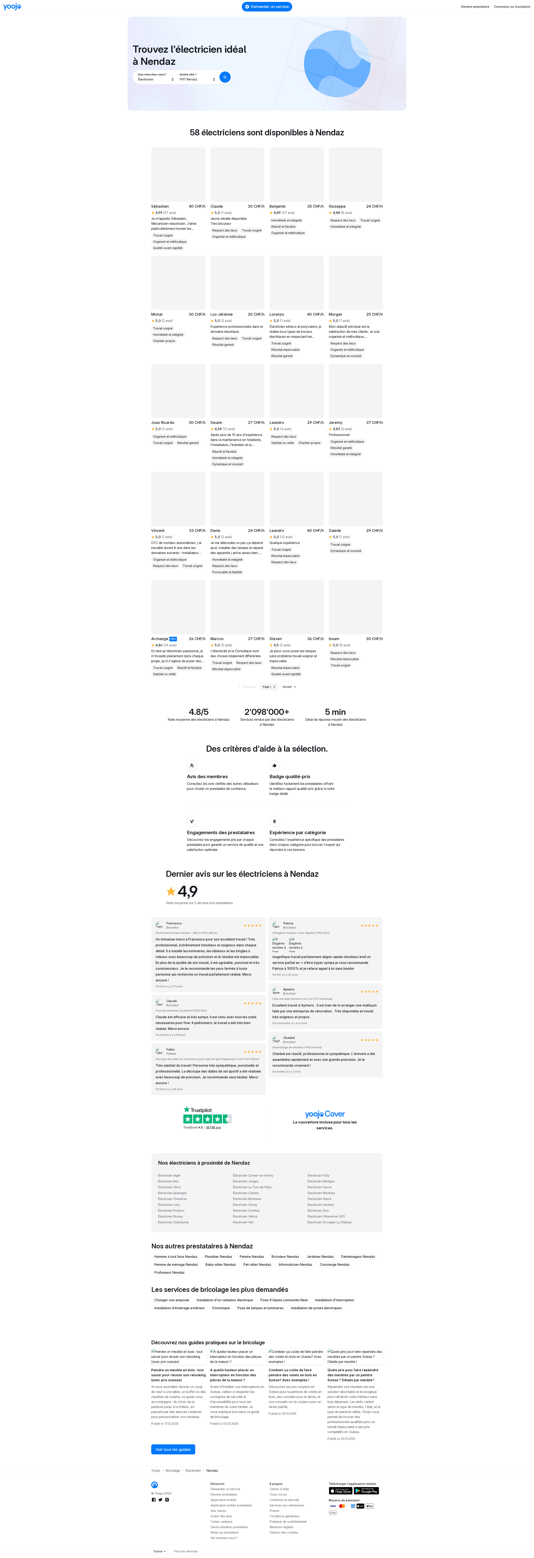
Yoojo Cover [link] (278, 1494)
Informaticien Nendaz (295, 1264)
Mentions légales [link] (281, 1527)
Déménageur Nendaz (358, 1256)
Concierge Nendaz (335, 1264)
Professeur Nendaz (169, 1272)
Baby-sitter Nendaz (220, 1264)
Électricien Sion (318, 1210)
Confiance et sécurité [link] (284, 1500)
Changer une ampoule (171, 1300)
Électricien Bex (168, 1181)
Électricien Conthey (246, 1210)
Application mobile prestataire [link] (231, 1505)
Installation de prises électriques (316, 1308)
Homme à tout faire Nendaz (175, 1256)
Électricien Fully (319, 1175)
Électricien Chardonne (173, 1222)
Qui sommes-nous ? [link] (224, 1538)
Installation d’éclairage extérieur (179, 1308)
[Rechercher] (225, 77)
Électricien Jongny (246, 1181)
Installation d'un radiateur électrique (225, 1300)
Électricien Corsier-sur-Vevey (253, 1175)
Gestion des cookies (284, 1532)
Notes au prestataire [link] (225, 1532)
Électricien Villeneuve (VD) (326, 1216)
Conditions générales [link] (284, 1516)
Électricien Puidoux (171, 1210)
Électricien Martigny (321, 1181)
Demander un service (270, 6)
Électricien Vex (243, 1222)
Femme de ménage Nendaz (176, 1264)
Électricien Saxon (320, 1187)
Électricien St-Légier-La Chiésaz (330, 1222)
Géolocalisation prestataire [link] (229, 1527)
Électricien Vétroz (245, 1216)
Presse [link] (274, 1510)
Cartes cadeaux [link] (222, 1521)
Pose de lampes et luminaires (260, 1308)
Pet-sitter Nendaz (257, 1264)
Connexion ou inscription (512, 6)
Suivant (287, 686)
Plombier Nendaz (218, 1256)
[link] (237, 193)
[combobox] (156, 77)
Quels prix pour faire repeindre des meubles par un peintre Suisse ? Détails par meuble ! (352, 1375)
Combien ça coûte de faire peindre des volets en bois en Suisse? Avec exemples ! (293, 1375)
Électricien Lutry (169, 1204)
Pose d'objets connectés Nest (284, 1300)
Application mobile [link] (223, 1500)
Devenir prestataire (475, 6)
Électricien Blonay (170, 1216)
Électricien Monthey (321, 1193)
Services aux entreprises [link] (287, 1505)
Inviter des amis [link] (221, 1516)
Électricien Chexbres (172, 1199)
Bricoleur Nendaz (285, 1256)
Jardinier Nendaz (320, 1256)
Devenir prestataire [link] (224, 1494)
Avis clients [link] (218, 1510)
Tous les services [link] (185, 1551)
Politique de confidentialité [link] (288, 1521)
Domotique (221, 1308)
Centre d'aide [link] (279, 1489)
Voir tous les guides (173, 1449)
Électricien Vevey (245, 1204)
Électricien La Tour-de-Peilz (252, 1187)
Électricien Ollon (169, 1187)
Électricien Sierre (319, 1199)
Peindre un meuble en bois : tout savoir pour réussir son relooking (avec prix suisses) (178, 1375)
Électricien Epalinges (172, 1193)
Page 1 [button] (267, 686)
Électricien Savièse (321, 1204)
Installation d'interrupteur (334, 1300)
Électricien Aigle (169, 1175)
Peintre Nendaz (252, 1256)
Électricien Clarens (246, 1193)
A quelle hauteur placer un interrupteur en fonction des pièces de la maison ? (233, 1375)
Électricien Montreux (247, 1199)
